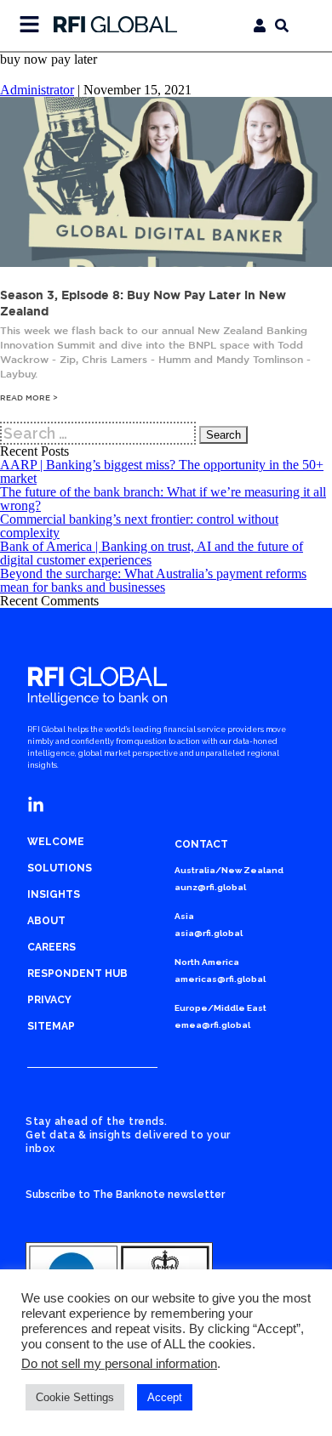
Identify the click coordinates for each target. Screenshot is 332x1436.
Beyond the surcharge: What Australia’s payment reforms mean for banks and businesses (153, 580)
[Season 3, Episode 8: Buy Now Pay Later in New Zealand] (166, 262)
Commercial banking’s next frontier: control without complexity (139, 526)
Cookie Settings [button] (75, 1397)
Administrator (37, 89)
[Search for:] (99, 433)
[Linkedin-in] (35, 805)
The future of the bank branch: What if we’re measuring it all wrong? (163, 499)
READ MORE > (29, 397)
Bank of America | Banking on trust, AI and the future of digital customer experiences (151, 553)
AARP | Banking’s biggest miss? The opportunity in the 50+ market (161, 471)
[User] (259, 25)
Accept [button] (164, 1397)
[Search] (282, 25)
